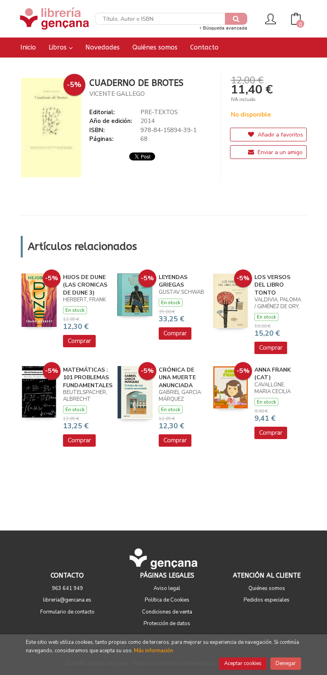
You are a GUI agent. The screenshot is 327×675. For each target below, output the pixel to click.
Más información (153, 650)
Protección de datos (167, 623)
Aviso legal (167, 588)
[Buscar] (236, 19)
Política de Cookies (167, 600)
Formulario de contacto (67, 612)
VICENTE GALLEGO (117, 94)
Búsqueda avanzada (224, 28)
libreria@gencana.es (67, 600)
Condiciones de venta (167, 612)
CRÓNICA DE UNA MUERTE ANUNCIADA (177, 377)
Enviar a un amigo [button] (279, 152)
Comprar (79, 341)
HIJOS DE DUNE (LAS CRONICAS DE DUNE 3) (85, 285)
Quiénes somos (266, 588)
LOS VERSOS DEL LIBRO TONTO (272, 285)
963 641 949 (67, 588)
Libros (59, 47)
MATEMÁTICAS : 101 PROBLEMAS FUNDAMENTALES (87, 377)
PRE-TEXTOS (159, 112)
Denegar (286, 663)
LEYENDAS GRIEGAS (173, 281)
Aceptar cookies (243, 663)
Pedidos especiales (267, 600)
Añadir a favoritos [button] (279, 135)
